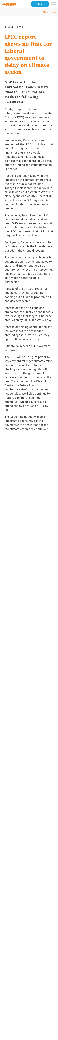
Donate (39, 4)
